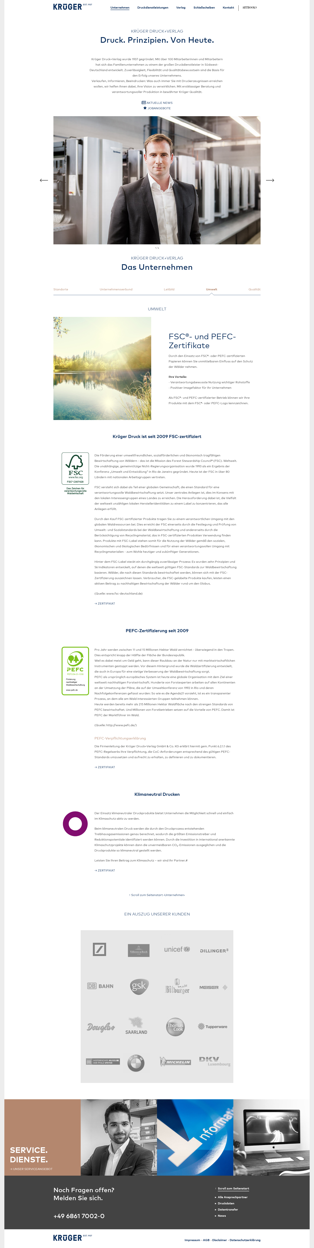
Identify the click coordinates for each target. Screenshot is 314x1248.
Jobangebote (159, 108)
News (222, 1215)
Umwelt (211, 289)
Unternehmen (119, 7)
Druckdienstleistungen (152, 7)
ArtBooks (249, 7)
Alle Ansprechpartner (233, 1197)
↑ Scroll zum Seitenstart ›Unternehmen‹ (157, 895)
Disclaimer (219, 1240)
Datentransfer (228, 1209)
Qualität (255, 289)
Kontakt (228, 7)
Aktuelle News (160, 103)
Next (270, 180)
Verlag (181, 7)
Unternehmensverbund (116, 289)
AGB (206, 1240)
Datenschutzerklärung (245, 1240)
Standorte (60, 289)
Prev (44, 180)
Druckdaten (226, 1203)
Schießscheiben (204, 7)
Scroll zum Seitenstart (233, 1188)
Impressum (192, 1240)
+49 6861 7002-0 (79, 1215)
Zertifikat (106, 603)
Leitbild (169, 289)
